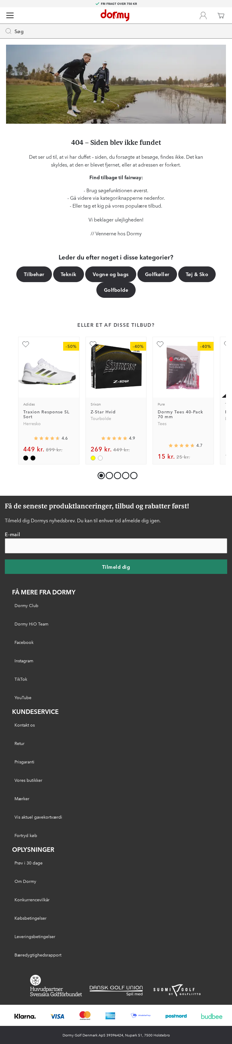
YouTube (22, 697)
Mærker (21, 798)
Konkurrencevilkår (32, 899)
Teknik (68, 274)
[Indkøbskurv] (220, 15)
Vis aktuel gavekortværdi (38, 817)
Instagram (23, 660)
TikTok (20, 679)
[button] (108, 474)
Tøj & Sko (197, 274)
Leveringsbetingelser (34, 936)
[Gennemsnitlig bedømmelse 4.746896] (181, 445)
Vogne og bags (111, 274)
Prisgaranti (24, 762)
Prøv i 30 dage (28, 863)
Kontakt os (24, 725)
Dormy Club (26, 605)
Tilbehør (34, 274)
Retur (19, 743)
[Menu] (10, 15)
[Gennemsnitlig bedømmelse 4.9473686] (114, 438)
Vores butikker (28, 780)
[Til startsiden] (115, 15)
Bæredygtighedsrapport (37, 955)
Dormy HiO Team (31, 624)
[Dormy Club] (203, 15)
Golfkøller (157, 274)
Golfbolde (116, 289)
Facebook (24, 642)
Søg (19, 31)
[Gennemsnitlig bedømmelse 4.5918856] (46, 438)
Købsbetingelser (30, 918)
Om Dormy (25, 881)
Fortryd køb (25, 835)
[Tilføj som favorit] (25, 344)
